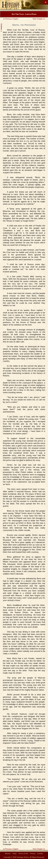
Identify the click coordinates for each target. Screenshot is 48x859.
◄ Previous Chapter (10, 19)
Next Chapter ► (39, 19)
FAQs (14, 853)
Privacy (32, 853)
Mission (8, 853)
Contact (40, 853)
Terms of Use (23, 853)
